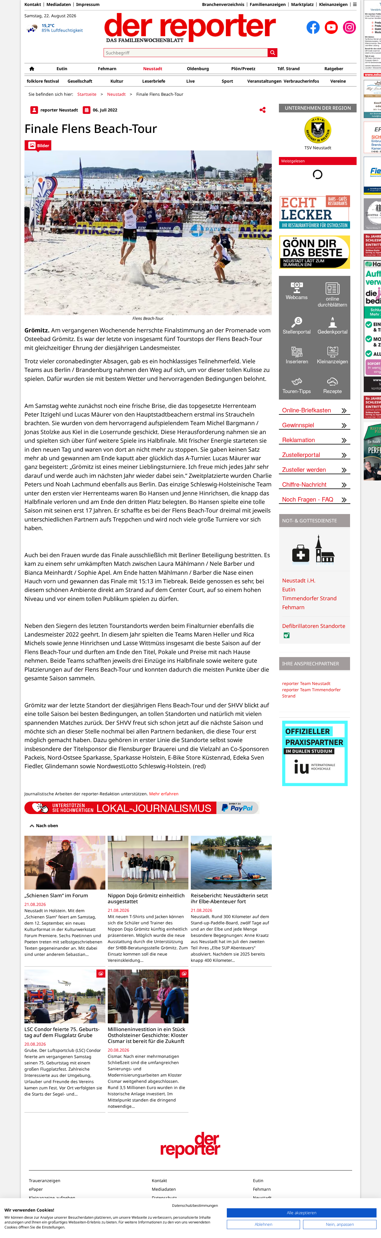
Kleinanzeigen (333, 4)
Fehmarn (107, 68)
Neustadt (152, 68)
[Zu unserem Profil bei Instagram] (349, 27)
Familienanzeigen (268, 4)
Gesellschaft (80, 81)
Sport (227, 81)
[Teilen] (262, 110)
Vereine (338, 81)
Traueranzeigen (44, 1180)
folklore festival (43, 81)
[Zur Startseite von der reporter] (190, 27)
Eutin (62, 68)
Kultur (116, 81)
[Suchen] (272, 52)
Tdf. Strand (288, 68)
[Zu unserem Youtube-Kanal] (331, 27)
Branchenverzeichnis (223, 4)
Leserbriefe (153, 81)
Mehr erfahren (164, 793)
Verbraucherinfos (301, 81)
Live (190, 81)
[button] (355, 4)
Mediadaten (58, 4)
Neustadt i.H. (299, 580)
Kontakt (32, 4)
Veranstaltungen (264, 81)
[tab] (37, 145)
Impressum (88, 4)
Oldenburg (198, 68)
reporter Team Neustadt (306, 683)
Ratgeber (333, 68)
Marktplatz (302, 4)
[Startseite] (31, 68)
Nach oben (46, 825)
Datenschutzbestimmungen (195, 1205)
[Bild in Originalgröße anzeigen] (148, 232)
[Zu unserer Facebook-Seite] (313, 27)
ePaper (36, 1189)
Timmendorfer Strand (309, 598)
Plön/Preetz (243, 68)
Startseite (86, 94)
